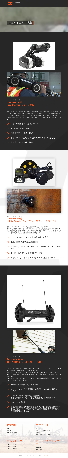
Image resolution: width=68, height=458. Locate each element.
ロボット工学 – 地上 (12, 446)
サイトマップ (37, 454)
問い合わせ (39, 449)
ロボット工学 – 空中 (12, 445)
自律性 (38, 432)
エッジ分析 (39, 429)
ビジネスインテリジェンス (43, 430)
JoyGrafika (46, 456)
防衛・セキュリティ (12, 432)
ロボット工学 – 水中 (12, 448)
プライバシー (31, 454)
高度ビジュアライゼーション (43, 434)
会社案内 (38, 447)
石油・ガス (10, 430)
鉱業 (8, 429)
